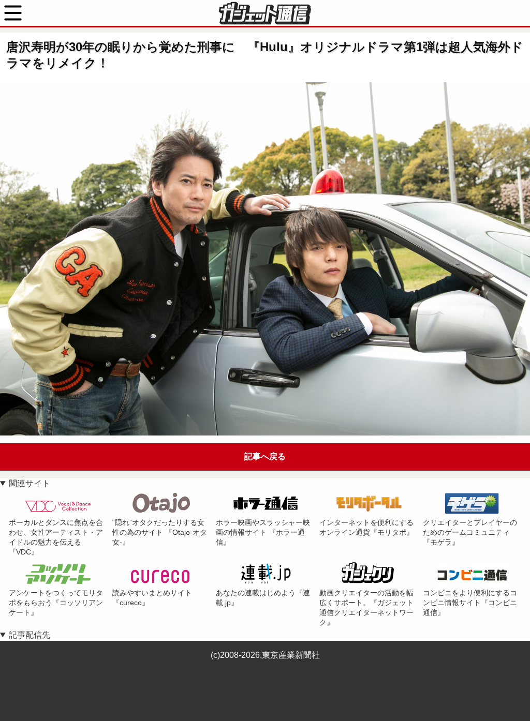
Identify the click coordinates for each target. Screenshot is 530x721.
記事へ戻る (265, 456)
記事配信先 (29, 634)
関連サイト (29, 483)
